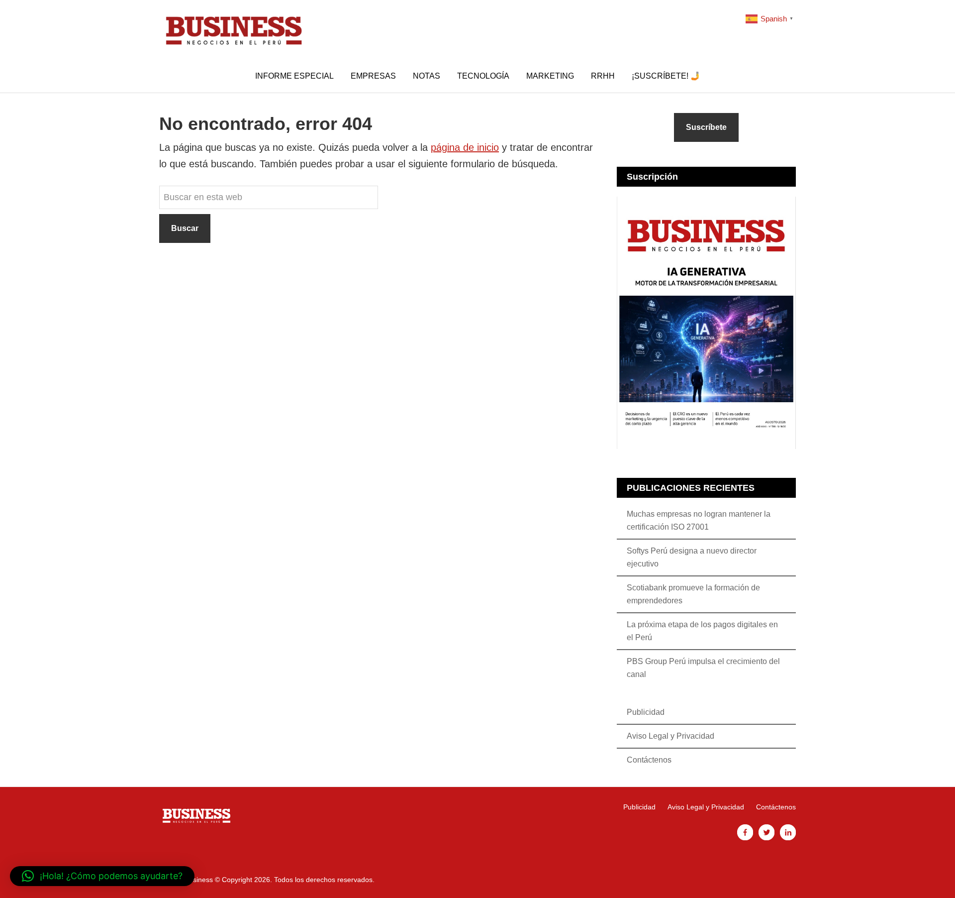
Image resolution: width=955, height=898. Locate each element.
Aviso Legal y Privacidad (670, 736)
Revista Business (233, 30)
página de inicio (465, 147)
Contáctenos (649, 760)
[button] (102, 876)
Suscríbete (706, 127)
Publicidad (646, 712)
